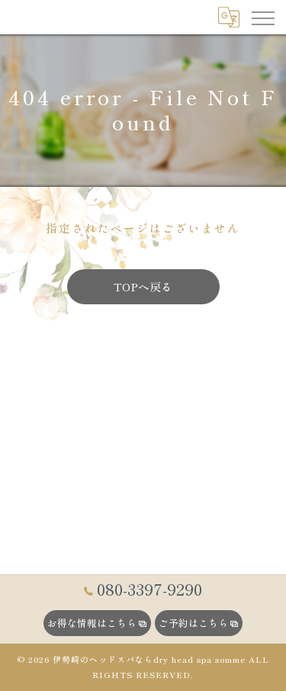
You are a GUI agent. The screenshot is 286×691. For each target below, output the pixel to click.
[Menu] (262, 17)
